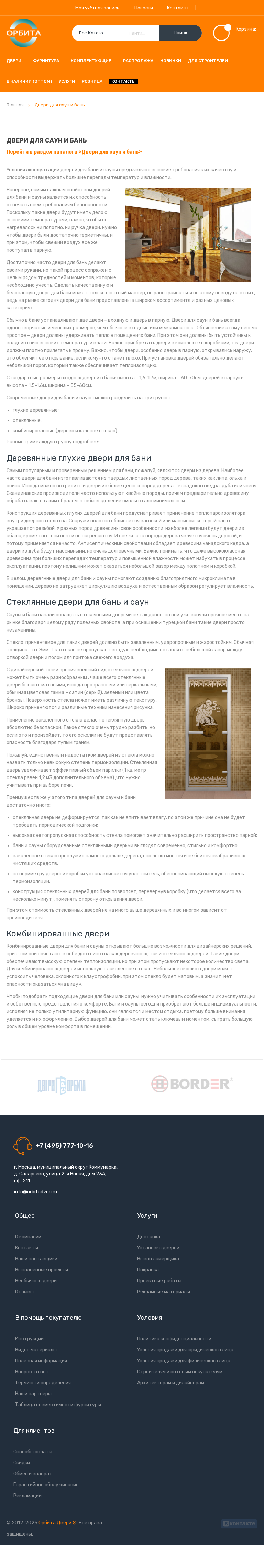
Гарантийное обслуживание (46, 1485)
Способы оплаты (32, 1452)
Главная (16, 104)
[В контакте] (239, 1523)
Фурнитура (46, 60)
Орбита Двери (55, 1523)
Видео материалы (36, 1350)
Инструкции (29, 1339)
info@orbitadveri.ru (35, 1192)
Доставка (148, 1237)
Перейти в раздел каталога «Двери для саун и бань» (74, 152)
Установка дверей (158, 1248)
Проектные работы (159, 1281)
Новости (143, 7)
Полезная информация (41, 1361)
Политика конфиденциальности (174, 1339)
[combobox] (137, 33)
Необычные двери (36, 1281)
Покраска (148, 1270)
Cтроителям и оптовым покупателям (179, 1372)
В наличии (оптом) (29, 81)
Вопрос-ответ (32, 1372)
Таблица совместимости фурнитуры (58, 1405)
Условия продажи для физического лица (183, 1361)
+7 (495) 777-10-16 (64, 1145)
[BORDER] (192, 1083)
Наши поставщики (36, 1259)
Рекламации (27, 1496)
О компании (28, 1237)
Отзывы (24, 1292)
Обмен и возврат (32, 1474)
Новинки (170, 60)
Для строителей (208, 60)
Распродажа (138, 60)
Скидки (21, 1463)
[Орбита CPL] (61, 1085)
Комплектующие (91, 60)
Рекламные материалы (163, 1292)
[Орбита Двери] (24, 33)
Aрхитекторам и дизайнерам (170, 1383)
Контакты (177, 7)
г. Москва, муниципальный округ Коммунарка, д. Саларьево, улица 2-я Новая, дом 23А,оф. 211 (66, 1174)
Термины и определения (43, 1383)
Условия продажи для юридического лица (185, 1350)
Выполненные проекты (41, 1270)
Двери (14, 60)
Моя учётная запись (97, 7)
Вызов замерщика (158, 1259)
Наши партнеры (33, 1394)
